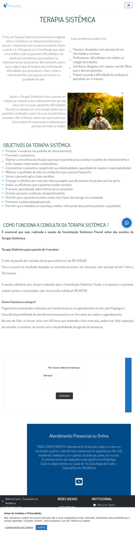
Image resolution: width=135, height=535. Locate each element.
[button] (127, 223)
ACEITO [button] (41, 527)
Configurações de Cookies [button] (19, 527)
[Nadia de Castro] (12, 5)
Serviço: (48, 375)
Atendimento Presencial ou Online (79, 436)
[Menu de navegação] (129, 5)
